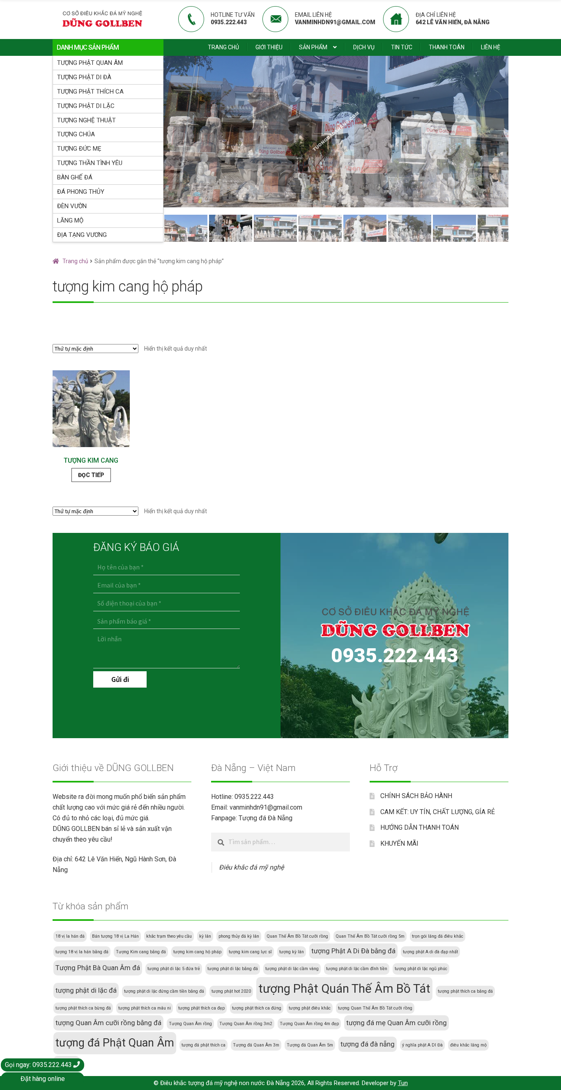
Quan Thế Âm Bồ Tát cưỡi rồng (297, 936)
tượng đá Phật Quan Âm (114, 1042)
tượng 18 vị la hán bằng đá (81, 952)
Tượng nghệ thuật (86, 120)
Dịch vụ (364, 47)
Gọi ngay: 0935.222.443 (39, 1065)
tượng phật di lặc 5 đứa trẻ (173, 968)
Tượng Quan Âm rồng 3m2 (245, 1023)
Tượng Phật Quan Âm (90, 63)
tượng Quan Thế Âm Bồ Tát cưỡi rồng (375, 1008)
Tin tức (401, 47)
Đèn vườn (72, 206)
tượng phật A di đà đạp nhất (430, 952)
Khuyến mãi (399, 843)
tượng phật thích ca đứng (256, 1008)
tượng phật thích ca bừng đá (83, 1008)
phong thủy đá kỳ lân (238, 936)
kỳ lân (205, 936)
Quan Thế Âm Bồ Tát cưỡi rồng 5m (370, 936)
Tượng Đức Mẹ (79, 148)
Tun (403, 1083)
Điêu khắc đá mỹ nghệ (251, 867)
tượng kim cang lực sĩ (250, 952)
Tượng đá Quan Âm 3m (256, 1045)
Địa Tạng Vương (82, 235)
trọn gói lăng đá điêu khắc (437, 936)
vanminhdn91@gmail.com (266, 807)
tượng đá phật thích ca (203, 1045)
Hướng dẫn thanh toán (419, 827)
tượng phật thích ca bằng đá (465, 991)
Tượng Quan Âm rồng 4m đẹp (309, 1023)
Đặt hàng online (43, 1079)
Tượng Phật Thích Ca (90, 91)
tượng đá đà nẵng (367, 1044)
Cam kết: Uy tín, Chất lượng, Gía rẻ (437, 812)
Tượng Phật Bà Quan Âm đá (97, 968)
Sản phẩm (313, 47)
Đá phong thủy (80, 191)
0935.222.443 (394, 655)
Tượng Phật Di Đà (84, 77)
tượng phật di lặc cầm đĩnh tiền (356, 968)
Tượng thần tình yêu (89, 163)
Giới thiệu (269, 47)
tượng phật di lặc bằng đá (232, 968)
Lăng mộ (70, 220)
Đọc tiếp (91, 475)
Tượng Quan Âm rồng (190, 1023)
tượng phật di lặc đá (86, 990)
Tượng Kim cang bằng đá (141, 952)
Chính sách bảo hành (416, 796)
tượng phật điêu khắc (310, 1008)
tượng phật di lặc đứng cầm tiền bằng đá (164, 991)
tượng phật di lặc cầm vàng (292, 968)
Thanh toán (446, 47)
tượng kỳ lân (291, 952)
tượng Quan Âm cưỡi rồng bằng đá (108, 1023)
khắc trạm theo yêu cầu (169, 936)
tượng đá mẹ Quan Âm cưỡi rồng (396, 1023)
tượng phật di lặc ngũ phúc (421, 968)
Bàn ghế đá (74, 177)
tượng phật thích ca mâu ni (144, 1008)
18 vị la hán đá (70, 936)
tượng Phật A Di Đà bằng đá (353, 951)
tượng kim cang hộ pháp (197, 952)
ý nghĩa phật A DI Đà (422, 1045)
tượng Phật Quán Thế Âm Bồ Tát (344, 989)
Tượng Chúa (76, 134)
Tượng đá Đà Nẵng (265, 818)
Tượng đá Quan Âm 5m (310, 1045)
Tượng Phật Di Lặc (86, 106)
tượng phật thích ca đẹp (201, 1008)
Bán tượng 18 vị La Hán (115, 936)
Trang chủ (223, 47)
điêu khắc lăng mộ (468, 1045)
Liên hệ (490, 47)
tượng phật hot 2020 (231, 991)
